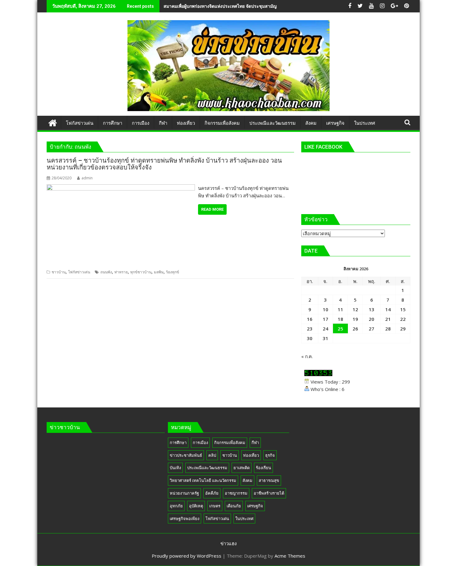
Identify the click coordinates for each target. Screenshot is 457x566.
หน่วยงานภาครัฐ (184, 493)
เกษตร (214, 506)
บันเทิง (175, 467)
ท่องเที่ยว (251, 455)
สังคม (247, 480)
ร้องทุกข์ (172, 272)
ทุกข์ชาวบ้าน (140, 272)
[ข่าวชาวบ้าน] (52, 122)
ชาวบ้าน (59, 272)
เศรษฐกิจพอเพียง (184, 518)
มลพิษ (159, 272)
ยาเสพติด (241, 467)
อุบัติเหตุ (196, 506)
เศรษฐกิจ (255, 506)
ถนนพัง (106, 272)
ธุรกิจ (270, 455)
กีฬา (255, 442)
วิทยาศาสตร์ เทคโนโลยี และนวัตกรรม (203, 480)
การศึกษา (178, 442)
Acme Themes (290, 556)
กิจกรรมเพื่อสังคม (229, 442)
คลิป (212, 455)
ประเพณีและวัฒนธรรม (207, 467)
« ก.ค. (307, 356)
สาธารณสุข (269, 480)
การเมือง (200, 442)
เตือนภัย (234, 506)
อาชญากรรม (236, 493)
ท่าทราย (121, 272)
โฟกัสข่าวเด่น (79, 272)
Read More (212, 209)
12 (355, 309)
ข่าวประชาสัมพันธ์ (186, 455)
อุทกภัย (176, 506)
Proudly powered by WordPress (186, 556)
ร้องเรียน (263, 467)
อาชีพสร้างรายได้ (269, 493)
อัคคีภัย (212, 493)
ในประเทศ (244, 518)
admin (87, 178)
